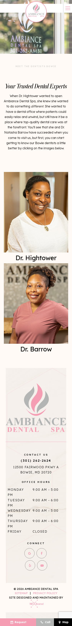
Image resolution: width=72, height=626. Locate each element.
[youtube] (42, 565)
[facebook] (41, 553)
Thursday (18, 521)
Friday (15, 531)
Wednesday (19, 510)
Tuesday (16, 500)
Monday (16, 490)
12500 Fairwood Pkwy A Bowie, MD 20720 (36, 469)
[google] (29, 553)
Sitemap (21, 593)
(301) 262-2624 (36, 460)
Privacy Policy (45, 593)
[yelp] (30, 565)
